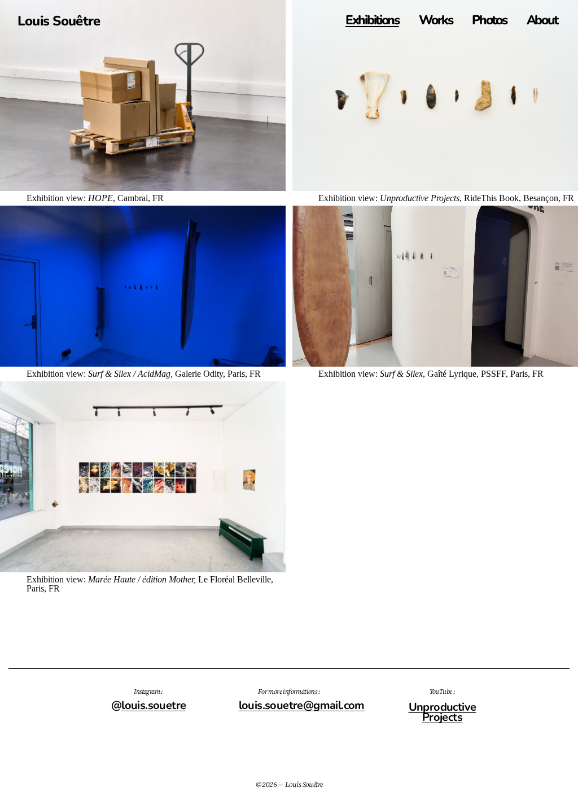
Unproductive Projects (442, 712)
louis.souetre (153, 705)
